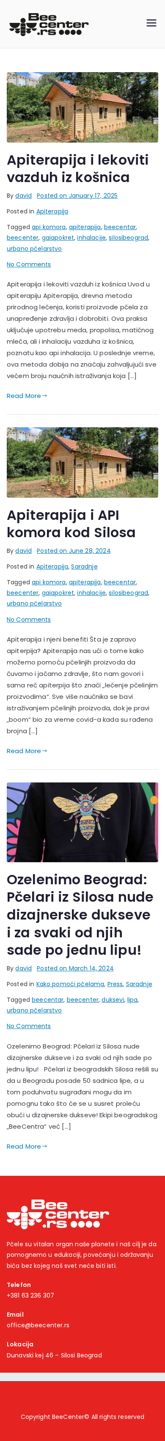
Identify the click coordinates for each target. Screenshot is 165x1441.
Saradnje (84, 566)
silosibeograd (128, 237)
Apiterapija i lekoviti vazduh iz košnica (78, 168)
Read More (24, 395)
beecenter (22, 237)
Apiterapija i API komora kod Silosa (71, 523)
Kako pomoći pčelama (70, 984)
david (23, 195)
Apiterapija (52, 211)
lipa (132, 999)
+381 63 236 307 (30, 1295)
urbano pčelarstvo (34, 248)
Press (115, 984)
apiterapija (85, 227)
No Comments (29, 264)
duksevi (113, 999)
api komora (49, 227)
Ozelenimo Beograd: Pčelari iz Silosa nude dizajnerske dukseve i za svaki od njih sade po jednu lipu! (80, 914)
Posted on (77, 195)
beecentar (120, 227)
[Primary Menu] (151, 24)
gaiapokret (58, 237)
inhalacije (91, 237)
